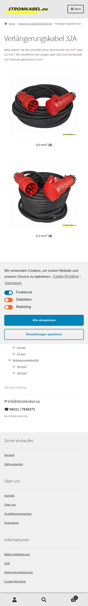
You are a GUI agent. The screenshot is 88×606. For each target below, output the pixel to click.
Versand (9, 455)
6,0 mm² (9, 54)
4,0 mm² (71, 50)
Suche (44, 599)
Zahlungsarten (13, 464)
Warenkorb (67, 596)
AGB (7, 563)
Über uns (10, 504)
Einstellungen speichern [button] (44, 334)
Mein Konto (14, 599)
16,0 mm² (22, 373)
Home (12, 23)
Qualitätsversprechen (18, 514)
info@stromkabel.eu (24, 401)
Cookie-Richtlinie (66, 276)
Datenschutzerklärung (18, 572)
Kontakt (9, 495)
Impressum (13, 283)
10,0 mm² (22, 366)
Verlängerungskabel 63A (26, 360)
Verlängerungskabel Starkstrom (35, 23)
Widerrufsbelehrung (17, 554)
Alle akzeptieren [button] (44, 320)
